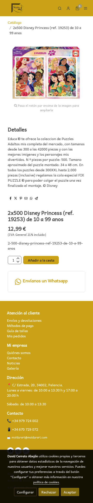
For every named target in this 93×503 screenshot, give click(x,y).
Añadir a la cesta (41, 260)
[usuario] (68, 8)
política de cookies (46, 482)
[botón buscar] (60, 8)
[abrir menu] (86, 8)
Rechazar (48, 492)
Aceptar (70, 492)
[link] (17, 8)
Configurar (25, 492)
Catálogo (14, 22)
